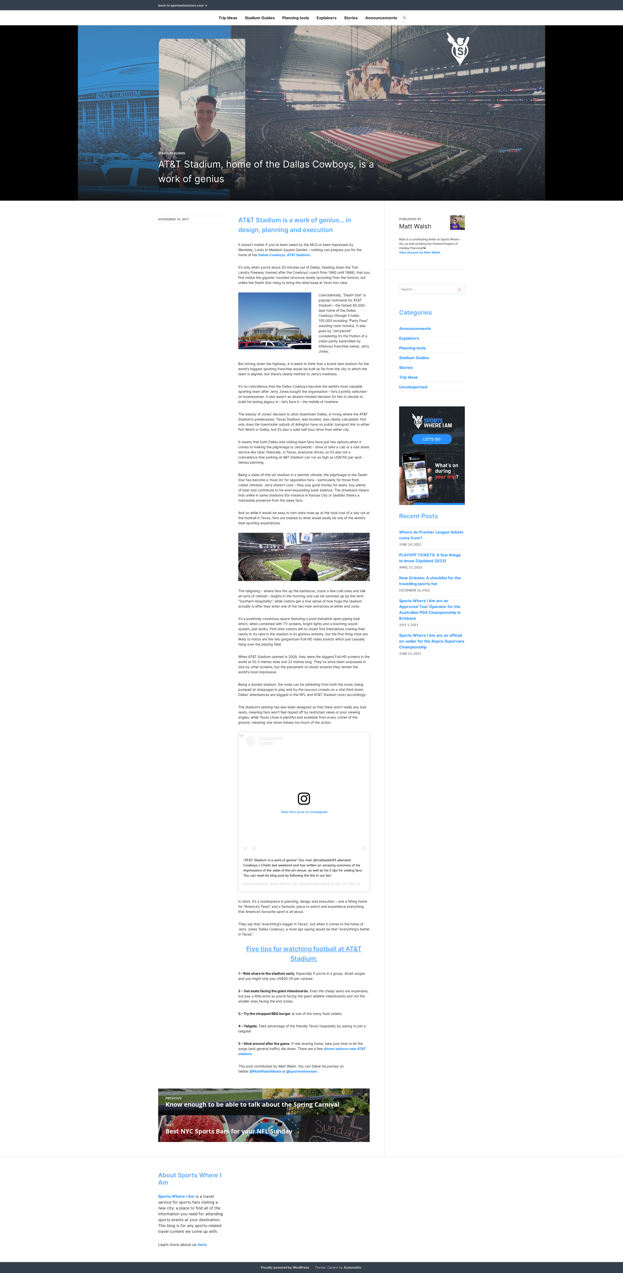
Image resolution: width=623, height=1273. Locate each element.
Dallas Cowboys (271, 255)
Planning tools (295, 17)
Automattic (352, 1267)
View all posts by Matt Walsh (419, 252)
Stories (351, 17)
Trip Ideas (228, 17)
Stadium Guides (260, 17)
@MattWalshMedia (265, 1071)
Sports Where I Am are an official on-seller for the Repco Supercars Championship (431, 641)
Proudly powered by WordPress (285, 1267)
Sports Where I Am (283, 884)
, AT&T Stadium (297, 255)
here (202, 1244)
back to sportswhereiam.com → (182, 5)
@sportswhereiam (301, 1071)
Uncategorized (413, 386)
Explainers (327, 17)
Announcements (381, 17)
